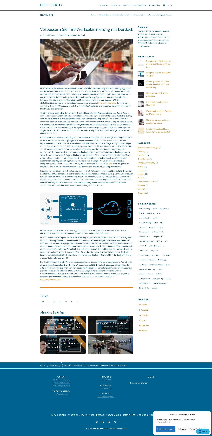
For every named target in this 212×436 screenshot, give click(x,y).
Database (142, 227)
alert (158, 213)
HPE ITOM (142, 246)
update (154, 288)
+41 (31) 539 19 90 (62, 383)
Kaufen (126, 5)
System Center (144, 288)
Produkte (115, 5)
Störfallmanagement (160, 283)
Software (141, 185)
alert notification (145, 218)
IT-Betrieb (155, 255)
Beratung (141, 151)
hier (110, 164)
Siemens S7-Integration (106, 103)
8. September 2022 (47, 35)
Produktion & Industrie (121, 15)
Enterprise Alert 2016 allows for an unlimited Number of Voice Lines (158, 64)
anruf (155, 218)
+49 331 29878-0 (62, 380)
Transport (142, 193)
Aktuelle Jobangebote (106, 396)
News (140, 178)
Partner (160, 269)
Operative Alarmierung (147, 269)
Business (141, 155)
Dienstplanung (144, 232)
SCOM (168, 279)
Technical (81, 35)
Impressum (110, 428)
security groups (144, 283)
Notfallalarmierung (156, 264)
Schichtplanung (157, 279)
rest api (158, 274)
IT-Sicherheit (166, 255)
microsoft (142, 260)
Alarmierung (164, 209)
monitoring (143, 264)
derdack (151, 227)
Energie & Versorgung (146, 163)
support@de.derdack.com (50, 279)
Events (140, 166)
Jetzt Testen (129, 415)
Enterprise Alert (158, 236)
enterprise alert (144, 236)
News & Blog (154, 5)
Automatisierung (145, 223)
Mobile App (162, 260)
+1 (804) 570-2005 (62, 385)
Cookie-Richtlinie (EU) (150, 415)
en (170, 5)
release (150, 274)
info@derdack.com (61, 394)
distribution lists (158, 232)
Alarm (155, 209)
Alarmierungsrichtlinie (147, 213)
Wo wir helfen (58, 415)
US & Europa (106, 380)
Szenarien (103, 5)
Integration (154, 250)
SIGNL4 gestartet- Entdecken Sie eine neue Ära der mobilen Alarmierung (158, 84)
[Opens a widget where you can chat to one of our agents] (203, 432)
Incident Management (156, 246)
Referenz (142, 274)
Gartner (159, 241)
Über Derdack (139, 5)
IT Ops (140, 170)
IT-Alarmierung (144, 255)
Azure (156, 223)
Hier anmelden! (106, 388)
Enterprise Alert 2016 (146, 241)
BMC (162, 223)
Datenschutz (121, 428)
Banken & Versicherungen (148, 147)
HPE (166, 241)
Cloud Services (144, 159)
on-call (168, 264)
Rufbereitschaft (144, 279)
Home (93, 15)
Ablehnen (182, 429)
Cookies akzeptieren (165, 429)
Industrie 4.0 (143, 250)
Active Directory (144, 209)
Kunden (141, 174)
